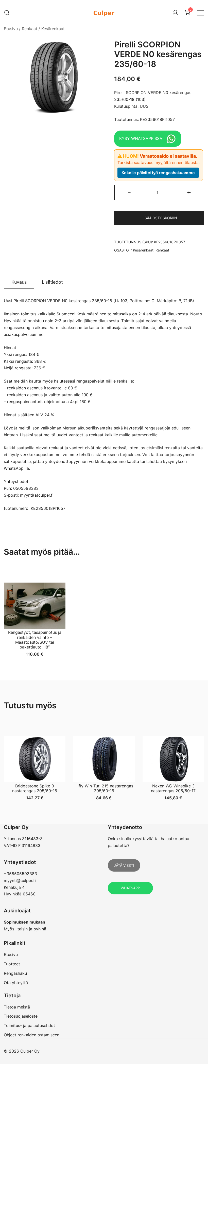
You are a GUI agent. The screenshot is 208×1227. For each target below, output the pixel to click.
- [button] (129, 192)
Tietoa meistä (17, 1006)
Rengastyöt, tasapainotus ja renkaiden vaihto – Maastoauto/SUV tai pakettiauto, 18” (34, 639)
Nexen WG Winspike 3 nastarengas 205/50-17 (173, 788)
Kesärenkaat (53, 28)
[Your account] (175, 12)
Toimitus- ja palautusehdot (29, 1025)
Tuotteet (12, 963)
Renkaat (29, 28)
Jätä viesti (124, 865)
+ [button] (189, 192)
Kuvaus (19, 282)
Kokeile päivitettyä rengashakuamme (158, 172)
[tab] (19, 282)
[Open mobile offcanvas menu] (200, 12)
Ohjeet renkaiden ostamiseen (31, 1034)
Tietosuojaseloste (21, 1016)
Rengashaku (15, 973)
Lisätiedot (52, 282)
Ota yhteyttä (16, 982)
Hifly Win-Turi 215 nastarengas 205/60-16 (104, 788)
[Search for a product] (7, 12)
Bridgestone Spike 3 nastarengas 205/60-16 (34, 788)
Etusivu (11, 28)
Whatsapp (130, 888)
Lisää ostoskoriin (159, 218)
